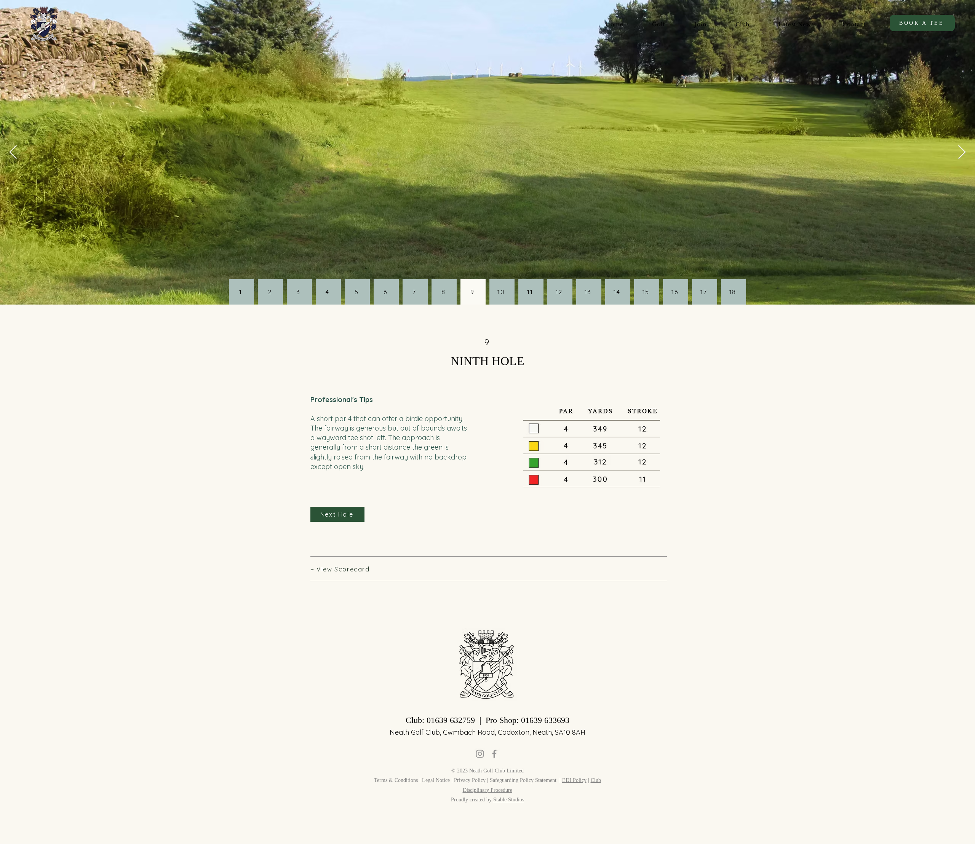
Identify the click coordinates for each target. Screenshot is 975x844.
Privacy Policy (470, 780)
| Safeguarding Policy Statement (522, 780)
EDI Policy (574, 780)
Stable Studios (508, 800)
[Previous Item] (13, 152)
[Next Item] (961, 152)
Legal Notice (436, 780)
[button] (659, 24)
